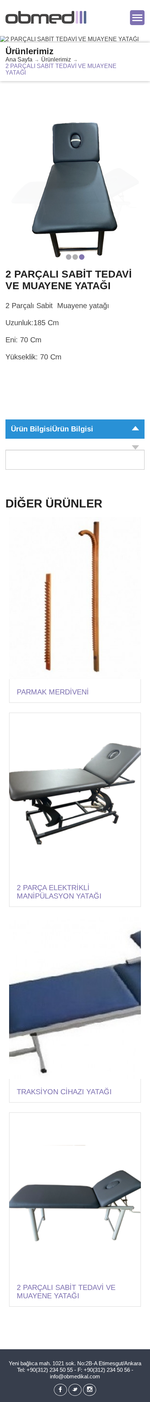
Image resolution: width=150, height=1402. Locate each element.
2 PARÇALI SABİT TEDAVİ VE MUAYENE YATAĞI (66, 1291)
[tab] (75, 444)
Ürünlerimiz (56, 59)
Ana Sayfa (18, 59)
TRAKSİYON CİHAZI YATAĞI (64, 1092)
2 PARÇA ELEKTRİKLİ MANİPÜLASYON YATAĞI (59, 892)
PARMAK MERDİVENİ (53, 692)
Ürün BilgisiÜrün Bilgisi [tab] (52, 429)
